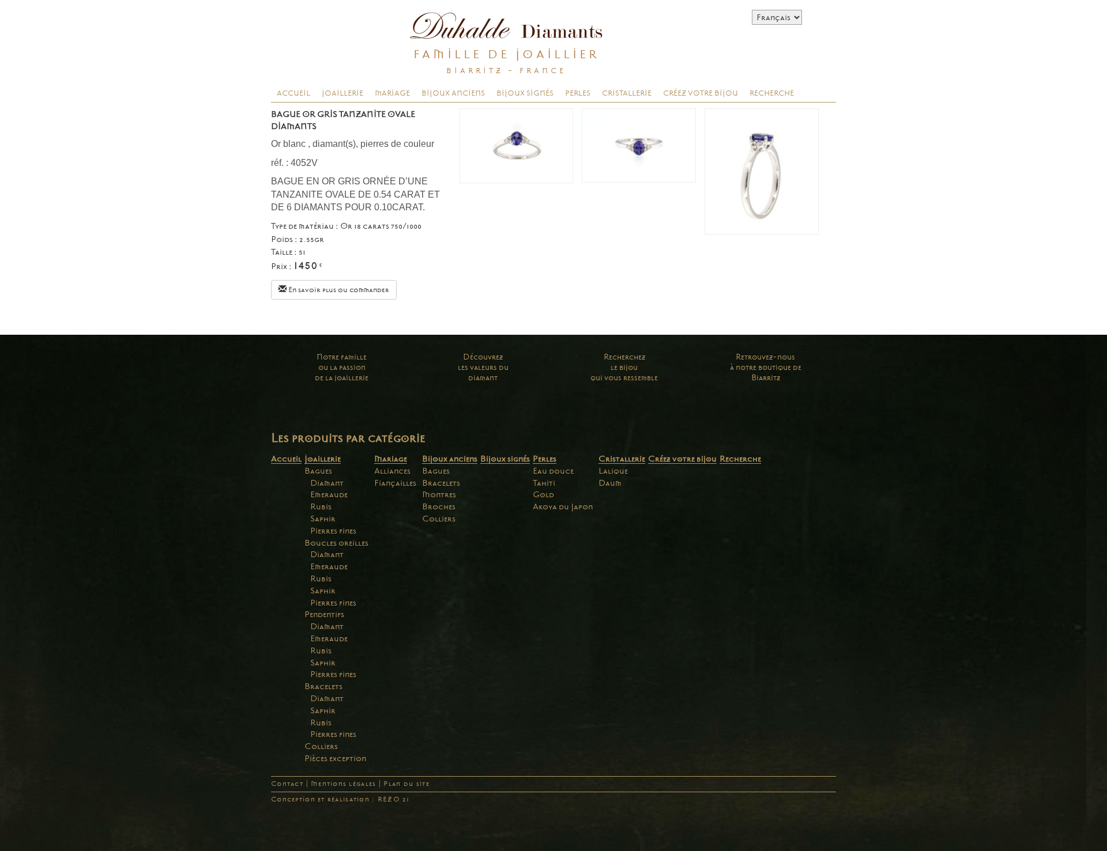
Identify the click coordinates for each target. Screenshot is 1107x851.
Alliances (392, 470)
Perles (577, 93)
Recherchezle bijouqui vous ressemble (624, 367)
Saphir (323, 518)
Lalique (613, 470)
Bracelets (323, 686)
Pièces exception (335, 758)
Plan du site (406, 784)
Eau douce (553, 470)
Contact (287, 784)
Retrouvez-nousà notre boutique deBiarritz (765, 367)
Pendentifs (324, 614)
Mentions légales (343, 784)
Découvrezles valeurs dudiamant (483, 367)
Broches (438, 506)
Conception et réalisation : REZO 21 (340, 799)
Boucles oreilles (336, 542)
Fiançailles (395, 482)
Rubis (321, 506)
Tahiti (544, 482)
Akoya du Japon (563, 506)
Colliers (321, 746)
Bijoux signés (525, 93)
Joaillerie (342, 93)
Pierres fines (333, 530)
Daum (610, 482)
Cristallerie (627, 93)
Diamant (327, 482)
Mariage (392, 93)
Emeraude (329, 494)
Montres (439, 494)
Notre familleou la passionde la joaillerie (341, 367)
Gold (543, 494)
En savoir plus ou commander (338, 290)
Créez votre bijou (700, 93)
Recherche (772, 93)
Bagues (318, 470)
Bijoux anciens (453, 93)
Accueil (293, 93)
